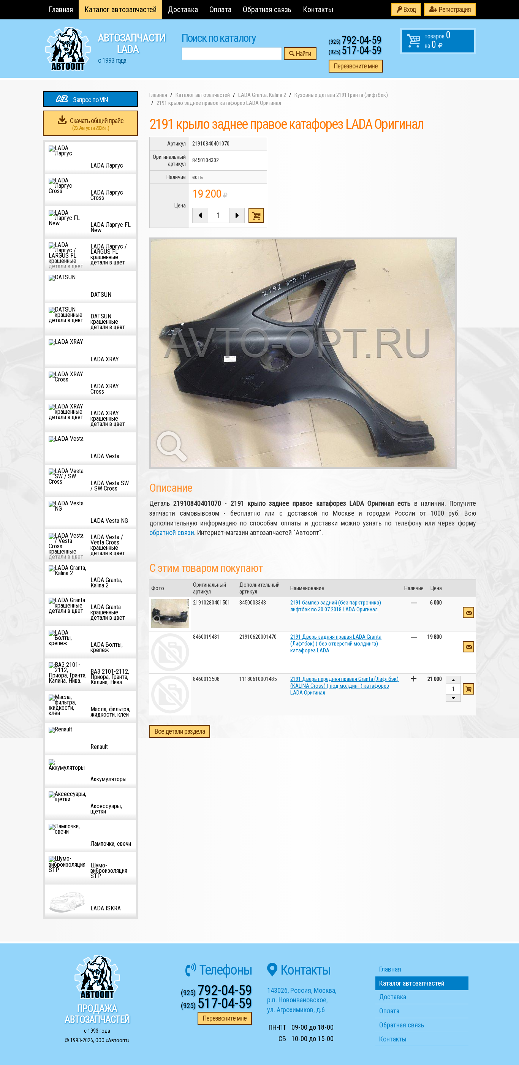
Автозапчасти (131, 48)
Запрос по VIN (90, 100)
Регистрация (455, 9)
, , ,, (301, 1000)
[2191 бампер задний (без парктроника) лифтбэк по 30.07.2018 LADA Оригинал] (170, 613)
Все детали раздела (180, 731)
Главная (61, 9)
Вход (409, 9)
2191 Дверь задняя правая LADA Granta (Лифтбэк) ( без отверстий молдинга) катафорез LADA (335, 643)
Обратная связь (267, 9)
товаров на (438, 40)
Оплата (220, 9)
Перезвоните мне (356, 66)
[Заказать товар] (468, 612)
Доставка (183, 9)
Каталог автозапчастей (120, 9)
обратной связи (171, 532)
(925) (355, 41)
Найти (303, 53)
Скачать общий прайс (96, 124)
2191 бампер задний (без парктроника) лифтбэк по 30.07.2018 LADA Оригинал (335, 606)
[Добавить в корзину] (468, 689)
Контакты (318, 9)
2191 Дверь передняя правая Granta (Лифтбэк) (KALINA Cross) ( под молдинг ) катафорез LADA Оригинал (344, 686)
